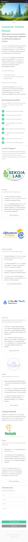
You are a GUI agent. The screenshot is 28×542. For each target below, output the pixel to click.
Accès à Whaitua (14, 405)
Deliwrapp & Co (5, 1)
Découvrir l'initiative (14, 481)
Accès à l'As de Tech (14, 350)
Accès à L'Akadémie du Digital (14, 283)
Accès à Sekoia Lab (14, 215)
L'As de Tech (15, 536)
